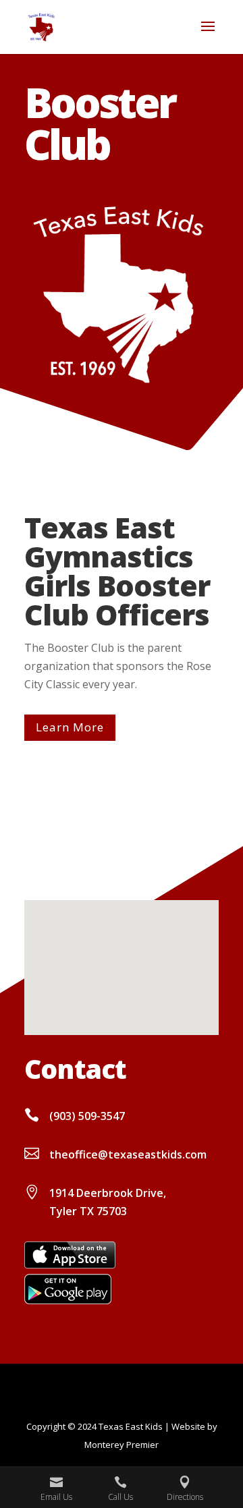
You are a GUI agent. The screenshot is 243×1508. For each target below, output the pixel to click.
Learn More (70, 727)
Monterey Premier (121, 1445)
